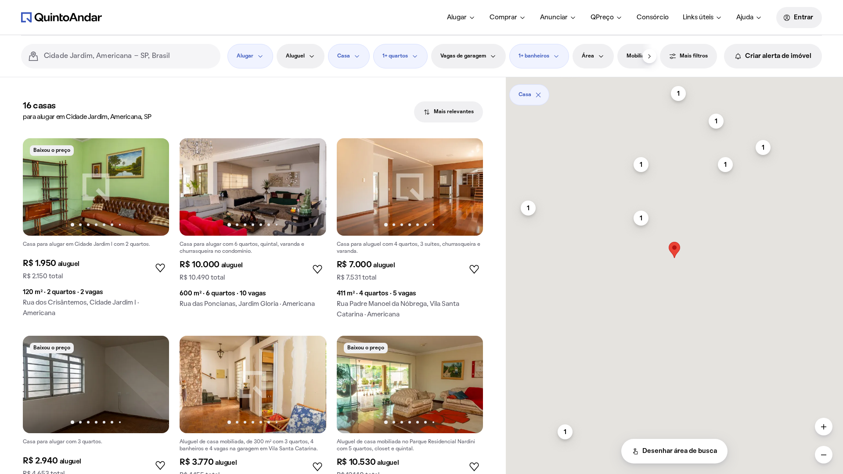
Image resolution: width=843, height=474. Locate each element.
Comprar (503, 17)
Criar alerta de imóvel (778, 56)
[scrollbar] (674, 91)
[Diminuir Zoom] (823, 454)
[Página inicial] (61, 17)
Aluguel (295, 56)
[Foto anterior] (38, 187)
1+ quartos (395, 56)
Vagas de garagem (463, 56)
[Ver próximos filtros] (649, 56)
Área (588, 56)
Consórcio (653, 17)
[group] (96, 231)
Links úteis (698, 17)
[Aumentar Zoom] (823, 426)
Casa (343, 56)
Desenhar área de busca (679, 451)
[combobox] (128, 56)
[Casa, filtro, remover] (538, 94)
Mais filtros (694, 56)
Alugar (457, 17)
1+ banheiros (534, 56)
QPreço (602, 17)
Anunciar (554, 17)
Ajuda (744, 17)
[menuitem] (461, 17)
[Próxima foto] (153, 187)
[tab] (448, 111)
